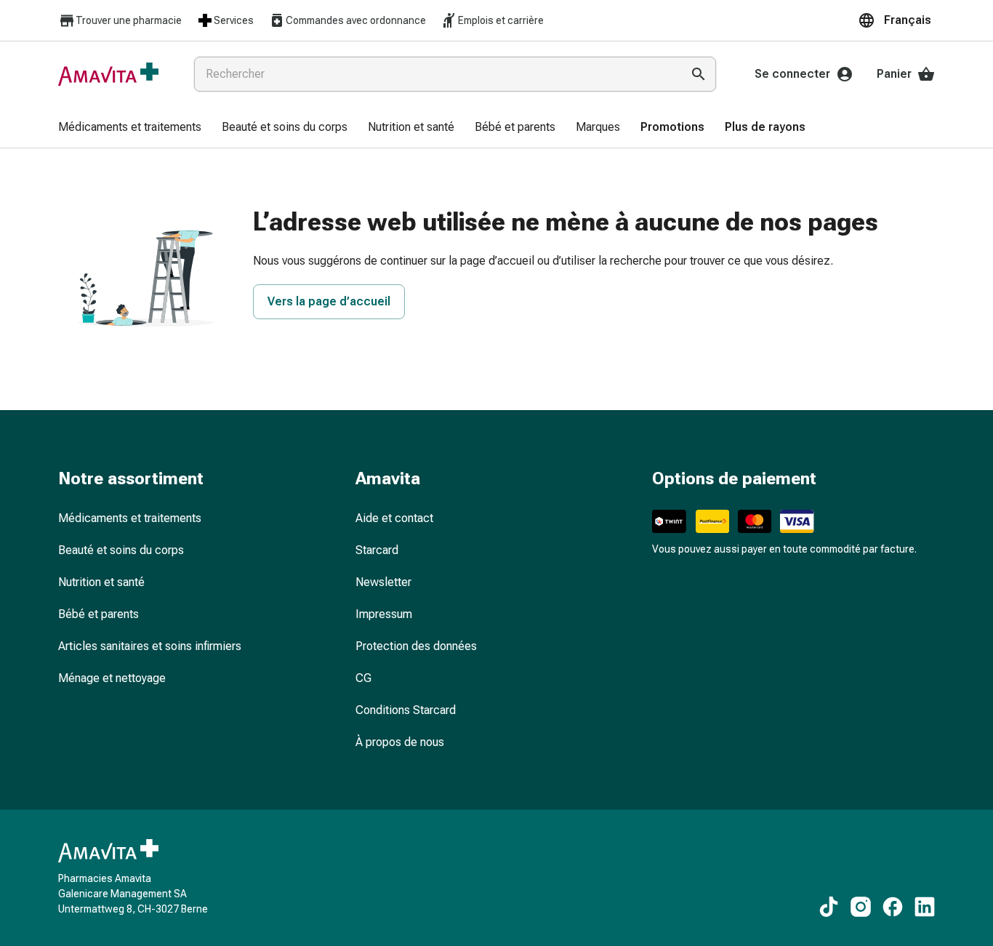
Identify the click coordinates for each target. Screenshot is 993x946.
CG (363, 678)
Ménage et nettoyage (112, 678)
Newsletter (383, 582)
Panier (894, 74)
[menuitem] (129, 128)
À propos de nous (399, 742)
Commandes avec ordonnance (356, 20)
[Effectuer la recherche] (698, 74)
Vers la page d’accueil (329, 301)
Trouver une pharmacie (129, 20)
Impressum (383, 614)
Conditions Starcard (405, 710)
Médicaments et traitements (129, 518)
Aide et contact (394, 518)
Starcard (376, 550)
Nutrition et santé (101, 582)
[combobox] (434, 74)
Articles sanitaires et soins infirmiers (149, 646)
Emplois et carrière (501, 20)
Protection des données (416, 646)
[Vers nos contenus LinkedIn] (924, 907)
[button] (896, 20)
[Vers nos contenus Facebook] (893, 907)
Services (234, 20)
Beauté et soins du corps (121, 550)
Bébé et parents (98, 614)
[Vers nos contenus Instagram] (861, 907)
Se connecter (792, 74)
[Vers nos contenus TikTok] (829, 907)
